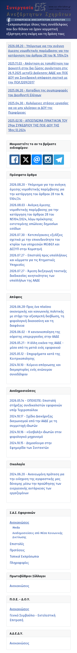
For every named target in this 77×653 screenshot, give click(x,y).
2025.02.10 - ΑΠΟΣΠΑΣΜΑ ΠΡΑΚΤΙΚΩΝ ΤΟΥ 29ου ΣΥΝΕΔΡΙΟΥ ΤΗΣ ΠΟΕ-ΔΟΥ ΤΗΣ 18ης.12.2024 (37, 125)
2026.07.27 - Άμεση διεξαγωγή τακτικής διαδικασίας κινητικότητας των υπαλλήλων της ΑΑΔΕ (38, 275)
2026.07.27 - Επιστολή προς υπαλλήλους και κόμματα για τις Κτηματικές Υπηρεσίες (38, 260)
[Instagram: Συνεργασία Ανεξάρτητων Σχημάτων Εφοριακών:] (48, 160)
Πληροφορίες (19, 563)
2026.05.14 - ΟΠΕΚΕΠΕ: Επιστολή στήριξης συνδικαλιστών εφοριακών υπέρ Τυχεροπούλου (36, 405)
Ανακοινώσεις (19, 522)
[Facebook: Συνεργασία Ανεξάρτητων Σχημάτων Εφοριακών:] (14, 160)
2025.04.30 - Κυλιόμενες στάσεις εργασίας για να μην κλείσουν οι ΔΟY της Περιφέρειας (38, 107)
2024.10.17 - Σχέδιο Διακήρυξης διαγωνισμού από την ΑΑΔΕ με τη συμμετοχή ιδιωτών (33, 421)
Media (16, 527)
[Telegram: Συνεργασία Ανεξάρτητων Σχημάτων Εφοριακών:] (59, 160)
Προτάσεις (17, 550)
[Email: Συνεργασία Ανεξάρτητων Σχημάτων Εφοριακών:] (37, 160)
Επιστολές (17, 544)
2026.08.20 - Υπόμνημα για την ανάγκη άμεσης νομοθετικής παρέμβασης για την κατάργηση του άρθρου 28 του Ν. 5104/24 (38, 50)
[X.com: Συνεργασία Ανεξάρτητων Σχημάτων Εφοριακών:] (26, 160)
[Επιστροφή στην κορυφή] (70, 646)
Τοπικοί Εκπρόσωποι (24, 556)
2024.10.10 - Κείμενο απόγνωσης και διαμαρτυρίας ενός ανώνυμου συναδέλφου (35, 369)
